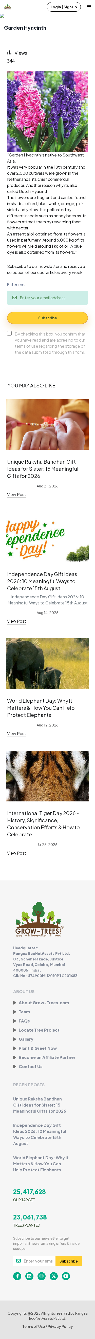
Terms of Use (33, 1326)
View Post (16, 494)
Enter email (18, 284)
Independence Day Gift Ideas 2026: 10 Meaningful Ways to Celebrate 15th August (42, 581)
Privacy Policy (60, 1326)
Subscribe (47, 318)
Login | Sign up (64, 7)
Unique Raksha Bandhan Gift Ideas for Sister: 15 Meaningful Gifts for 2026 (42, 468)
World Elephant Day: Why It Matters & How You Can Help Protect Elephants (41, 707)
